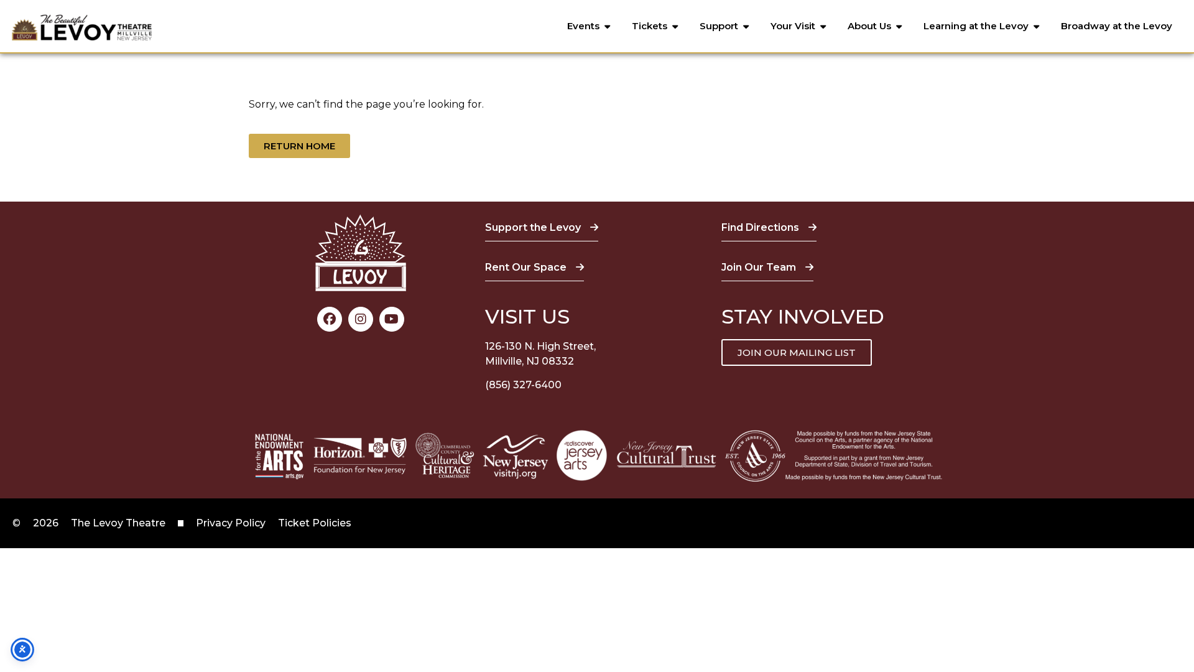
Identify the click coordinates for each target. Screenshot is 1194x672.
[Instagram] (360, 319)
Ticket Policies (314, 523)
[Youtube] (391, 319)
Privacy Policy (231, 523)
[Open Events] (607, 26)
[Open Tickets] (675, 26)
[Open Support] (746, 26)
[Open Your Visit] (823, 26)
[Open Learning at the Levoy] (1036, 26)
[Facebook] (329, 319)
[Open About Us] (899, 26)
